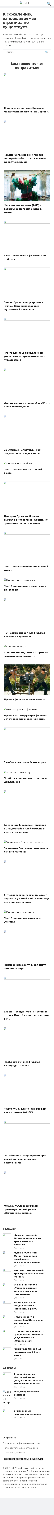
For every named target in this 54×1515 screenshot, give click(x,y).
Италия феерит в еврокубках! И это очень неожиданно (27, 405)
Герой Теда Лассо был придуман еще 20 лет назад (27, 1352)
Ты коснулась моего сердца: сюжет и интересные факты (26, 1305)
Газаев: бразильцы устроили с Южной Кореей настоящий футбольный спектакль (24, 306)
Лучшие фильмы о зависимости (25, 699)
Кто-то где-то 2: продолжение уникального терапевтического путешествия (25, 356)
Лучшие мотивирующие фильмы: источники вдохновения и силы (25, 717)
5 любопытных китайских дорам (25, 762)
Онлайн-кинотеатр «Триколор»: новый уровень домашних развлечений (25, 1159)
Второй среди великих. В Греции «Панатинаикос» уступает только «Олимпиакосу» (29, 1336)
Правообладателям (14, 1452)
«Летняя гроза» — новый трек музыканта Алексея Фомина (29, 1273)
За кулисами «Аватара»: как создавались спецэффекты (22, 451)
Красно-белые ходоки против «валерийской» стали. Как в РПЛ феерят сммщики (25, 158)
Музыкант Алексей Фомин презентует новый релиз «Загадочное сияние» (21, 1209)
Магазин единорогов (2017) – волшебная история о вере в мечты (23, 209)
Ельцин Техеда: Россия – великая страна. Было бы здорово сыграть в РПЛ (26, 1015)
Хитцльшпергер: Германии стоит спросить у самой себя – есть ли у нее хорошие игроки (26, 898)
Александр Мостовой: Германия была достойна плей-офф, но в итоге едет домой (25, 829)
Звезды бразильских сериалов (26, 1393)
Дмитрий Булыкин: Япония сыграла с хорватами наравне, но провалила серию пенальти (26, 520)
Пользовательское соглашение (20, 1448)
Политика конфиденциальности (21, 1443)
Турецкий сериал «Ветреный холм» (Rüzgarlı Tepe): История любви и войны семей (28, 1379)
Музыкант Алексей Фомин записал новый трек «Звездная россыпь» (27, 1240)
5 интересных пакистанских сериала (27, 1412)
